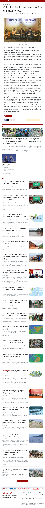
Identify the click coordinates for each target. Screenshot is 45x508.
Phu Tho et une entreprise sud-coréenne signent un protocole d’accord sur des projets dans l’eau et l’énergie (14, 392)
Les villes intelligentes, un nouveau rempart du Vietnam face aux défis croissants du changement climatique (15, 452)
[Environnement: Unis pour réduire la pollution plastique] (22, 132)
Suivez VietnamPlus (30, 120)
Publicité (38, 494)
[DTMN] (22, 488)
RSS (40, 492)
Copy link (14, 120)
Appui (43, 492)
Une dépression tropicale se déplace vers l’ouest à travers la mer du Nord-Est (15, 408)
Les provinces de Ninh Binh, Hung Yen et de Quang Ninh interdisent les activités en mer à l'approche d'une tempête (14, 256)
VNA (26, 494)
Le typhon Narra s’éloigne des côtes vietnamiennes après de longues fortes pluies (14, 215)
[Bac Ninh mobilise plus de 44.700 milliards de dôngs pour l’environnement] (36, 472)
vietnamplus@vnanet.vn (28, 501)
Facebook (5, 120)
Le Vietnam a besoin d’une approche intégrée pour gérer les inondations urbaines (14, 301)
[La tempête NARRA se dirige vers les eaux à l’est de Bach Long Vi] (36, 244)
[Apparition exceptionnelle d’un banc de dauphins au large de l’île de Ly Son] (36, 438)
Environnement (6, 4)
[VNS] (6, 488)
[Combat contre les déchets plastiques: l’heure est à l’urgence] (36, 132)
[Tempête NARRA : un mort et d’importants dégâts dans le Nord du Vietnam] (36, 232)
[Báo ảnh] (30, 488)
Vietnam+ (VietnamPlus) (11, 1)
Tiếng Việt (22, 0)
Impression (11, 120)
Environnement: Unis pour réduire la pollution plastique (22, 139)
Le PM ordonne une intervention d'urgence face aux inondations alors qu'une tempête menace (15, 314)
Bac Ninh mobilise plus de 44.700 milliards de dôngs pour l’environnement (14, 470)
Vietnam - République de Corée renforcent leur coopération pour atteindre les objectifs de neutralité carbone (15, 197)
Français (29, 0)
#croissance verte (8, 115)
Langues (23, 494)
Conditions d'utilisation (34, 492)
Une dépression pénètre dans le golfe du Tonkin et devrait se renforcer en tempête (15, 327)
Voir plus (6, 179)
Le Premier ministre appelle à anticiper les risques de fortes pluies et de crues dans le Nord (14, 422)
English (26, 0)
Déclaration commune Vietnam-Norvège (8, 165)
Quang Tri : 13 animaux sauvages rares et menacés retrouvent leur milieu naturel (13, 341)
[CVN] (15, 488)
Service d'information (32, 494)
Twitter (8, 120)
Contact (42, 494)
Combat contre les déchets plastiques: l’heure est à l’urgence (35, 139)
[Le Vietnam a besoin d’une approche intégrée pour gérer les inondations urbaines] (36, 304)
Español (33, 0)
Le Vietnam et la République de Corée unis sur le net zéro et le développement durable (14, 182)
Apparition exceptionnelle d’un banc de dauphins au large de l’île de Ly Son (13, 436)
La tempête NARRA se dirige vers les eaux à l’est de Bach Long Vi (15, 242)
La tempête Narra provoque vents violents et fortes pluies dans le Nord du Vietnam (14, 288)
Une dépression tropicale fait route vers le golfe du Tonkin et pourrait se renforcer (15, 355)
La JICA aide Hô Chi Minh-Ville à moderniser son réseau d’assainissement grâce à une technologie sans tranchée (14, 272)
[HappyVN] (37, 488)
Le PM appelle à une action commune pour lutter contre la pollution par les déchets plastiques (9, 140)
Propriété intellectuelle (25, 492)
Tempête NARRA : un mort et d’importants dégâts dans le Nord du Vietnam (14, 229)
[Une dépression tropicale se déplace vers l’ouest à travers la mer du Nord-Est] (36, 410)
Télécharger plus (22, 481)
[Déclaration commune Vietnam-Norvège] (9, 158)
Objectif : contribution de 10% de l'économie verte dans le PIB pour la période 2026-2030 (15, 372)
